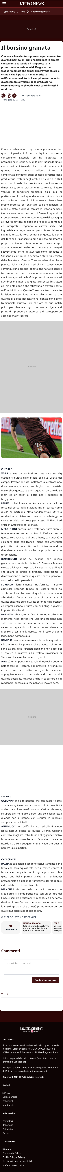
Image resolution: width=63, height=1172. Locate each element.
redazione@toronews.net (34, 1071)
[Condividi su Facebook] (9, 95)
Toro (22, 11)
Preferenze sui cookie (13, 1165)
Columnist (7, 1100)
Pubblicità (7, 1129)
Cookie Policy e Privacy (13, 1157)
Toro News (8, 11)
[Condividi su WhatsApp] (3, 95)
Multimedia (8, 1105)
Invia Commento (45, 980)
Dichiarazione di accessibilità (17, 1161)
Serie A (6, 1092)
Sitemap (6, 1149)
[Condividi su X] (14, 95)
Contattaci (7, 1120)
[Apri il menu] (4, 3)
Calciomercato (9, 1096)
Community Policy (11, 1153)
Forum (5, 1133)
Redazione (7, 1124)
